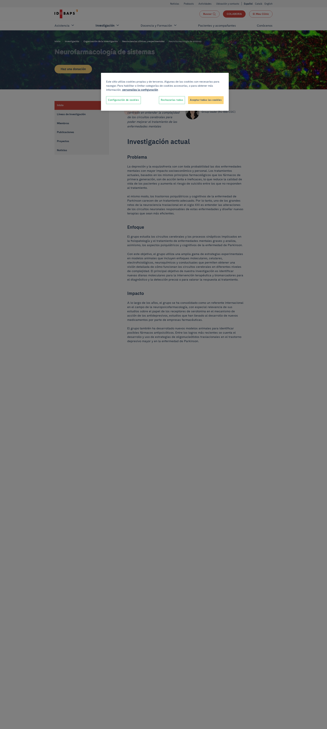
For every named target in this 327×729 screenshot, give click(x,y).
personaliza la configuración (140, 89)
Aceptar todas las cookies (206, 100)
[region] (165, 92)
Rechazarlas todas (172, 100)
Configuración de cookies (123, 100)
